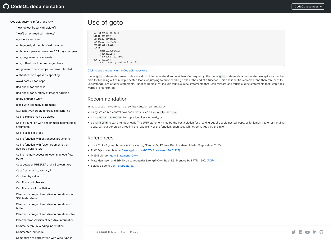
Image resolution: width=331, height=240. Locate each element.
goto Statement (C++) (124, 155)
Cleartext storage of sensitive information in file (45, 214)
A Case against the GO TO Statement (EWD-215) (149, 150)
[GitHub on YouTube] (307, 232)
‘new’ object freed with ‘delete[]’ (36, 27)
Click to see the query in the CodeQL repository (117, 70)
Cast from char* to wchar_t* (33, 170)
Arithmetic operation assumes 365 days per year (46, 51)
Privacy (134, 232)
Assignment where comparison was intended (44, 69)
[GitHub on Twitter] (294, 232)
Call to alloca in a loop (29, 132)
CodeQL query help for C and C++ (31, 21)
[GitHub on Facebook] (300, 232)
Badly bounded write (29, 98)
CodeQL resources (307, 6)
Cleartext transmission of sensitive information (45, 220)
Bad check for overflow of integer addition (42, 92)
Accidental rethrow (28, 39)
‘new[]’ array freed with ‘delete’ (35, 33)
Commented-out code (30, 231)
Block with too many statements (36, 104)
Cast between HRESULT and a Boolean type (43, 164)
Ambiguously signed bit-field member (39, 45)
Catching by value (27, 176)
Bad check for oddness (30, 86)
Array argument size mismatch (35, 57)
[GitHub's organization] (321, 232)
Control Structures (122, 165)
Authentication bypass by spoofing (38, 75)
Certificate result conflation (33, 188)
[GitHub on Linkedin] (314, 231)
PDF (210, 160)
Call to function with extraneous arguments (43, 138)
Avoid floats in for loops (30, 81)
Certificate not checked (31, 182)
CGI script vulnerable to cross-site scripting (43, 110)
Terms (124, 232)
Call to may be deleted (35, 116)
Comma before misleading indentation (40, 226)
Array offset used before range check (39, 63)
